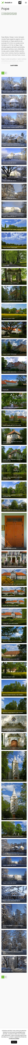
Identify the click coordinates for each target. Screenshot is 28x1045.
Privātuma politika (14, 1038)
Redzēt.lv (8, 2)
